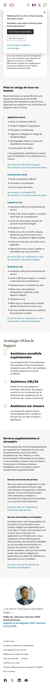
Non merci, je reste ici (16, 38)
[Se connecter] (39, 5)
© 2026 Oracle (8, 641)
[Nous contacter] (45, 5)
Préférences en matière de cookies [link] (15, 654)
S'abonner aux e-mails (11, 663)
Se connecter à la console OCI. (22, 192)
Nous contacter (9, 671)
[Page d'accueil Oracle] (11, 5)
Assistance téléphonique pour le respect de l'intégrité (22, 667)
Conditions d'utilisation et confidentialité (18, 645)
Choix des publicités (10, 658)
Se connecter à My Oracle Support (24, 164)
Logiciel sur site (15, 202)
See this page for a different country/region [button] (18, 46)
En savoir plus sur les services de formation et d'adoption (23, 566)
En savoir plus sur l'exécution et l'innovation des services (23, 508)
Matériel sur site (15, 266)
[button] (5, 5)
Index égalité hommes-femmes (15, 650)
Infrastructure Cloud (17, 174)
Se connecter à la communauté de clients (27, 167)
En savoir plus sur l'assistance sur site (25, 256)
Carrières (24, 658)
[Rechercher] (28, 5)
